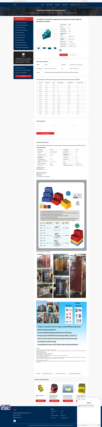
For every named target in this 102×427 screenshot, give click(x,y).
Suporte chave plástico (19, 40)
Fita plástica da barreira (19, 32)
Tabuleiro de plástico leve (40, 396)
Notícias (62, 411)
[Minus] (99, 399)
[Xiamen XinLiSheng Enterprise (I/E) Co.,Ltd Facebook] (60, 50)
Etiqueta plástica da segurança (21, 30)
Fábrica (52, 413)
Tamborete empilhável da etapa (21, 25)
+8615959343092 (23, 72)
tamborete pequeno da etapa (74, 373)
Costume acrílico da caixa (20, 37)
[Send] (99, 425)
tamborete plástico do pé (47, 373)
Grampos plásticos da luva (20, 27)
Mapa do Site (63, 415)
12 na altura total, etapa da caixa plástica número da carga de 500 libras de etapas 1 (68, 397)
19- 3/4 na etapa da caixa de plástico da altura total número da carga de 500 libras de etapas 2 (81, 397)
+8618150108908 (26, 70)
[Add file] (78, 425)
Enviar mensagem (45, 133)
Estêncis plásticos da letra (20, 42)
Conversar (23, 76)
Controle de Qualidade (54, 415)
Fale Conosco (53, 417)
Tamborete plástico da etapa (34, 12)
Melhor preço (63, 54)
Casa (26, 12)
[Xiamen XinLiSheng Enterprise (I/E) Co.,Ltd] (17, 4)
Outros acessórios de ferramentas (22, 47)
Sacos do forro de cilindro (20, 35)
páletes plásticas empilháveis (21, 45)
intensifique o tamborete (60, 373)
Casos (62, 413)
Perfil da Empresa (54, 411)
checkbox (37, 85)
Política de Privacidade (64, 417)
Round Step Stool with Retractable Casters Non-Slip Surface (53, 396)
